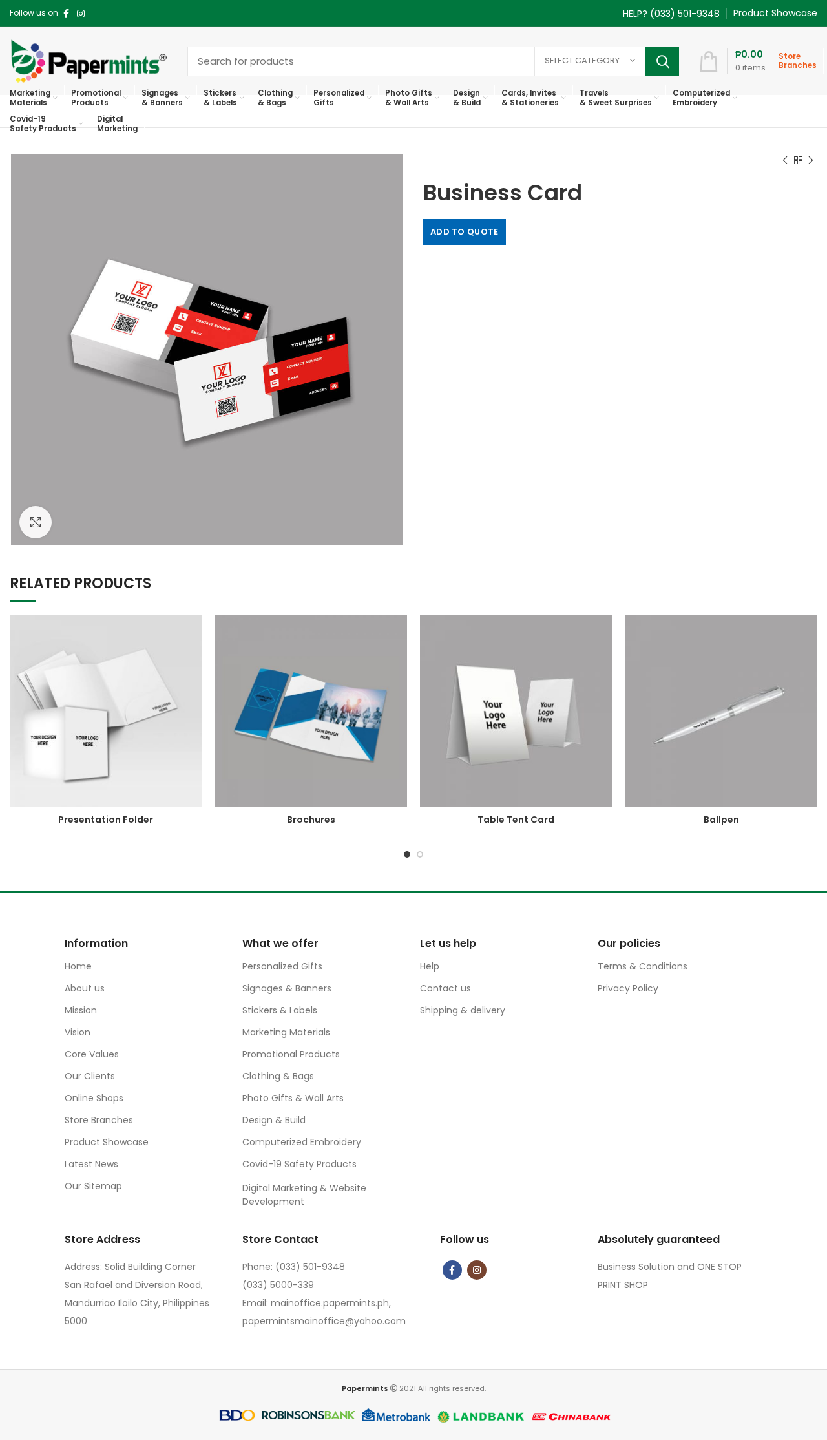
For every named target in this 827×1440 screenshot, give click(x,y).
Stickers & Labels (279, 1010)
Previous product (785, 160)
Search (662, 61)
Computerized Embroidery (301, 1142)
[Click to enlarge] (35, 522)
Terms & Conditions (642, 966)
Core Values (92, 1054)
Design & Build (274, 1120)
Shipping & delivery (462, 1010)
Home (78, 966)
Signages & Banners (286, 988)
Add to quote (464, 232)
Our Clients (90, 1076)
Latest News (91, 1164)
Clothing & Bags (278, 1076)
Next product (810, 160)
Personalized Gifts (282, 966)
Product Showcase (107, 1142)
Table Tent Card (515, 819)
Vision (77, 1032)
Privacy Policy (628, 988)
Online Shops (94, 1098)
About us (85, 988)
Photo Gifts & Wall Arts (293, 1098)
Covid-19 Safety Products (299, 1164)
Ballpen (721, 819)
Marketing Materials (286, 1032)
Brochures (311, 819)
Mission (81, 1010)
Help (429, 966)
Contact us (445, 988)
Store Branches (99, 1120)
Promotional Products (291, 1054)
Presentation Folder (105, 819)
